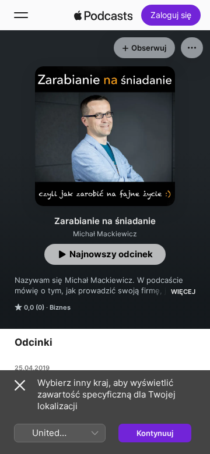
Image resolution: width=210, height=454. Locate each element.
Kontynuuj (154, 433)
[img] (103, 15)
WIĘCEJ (183, 292)
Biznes (60, 307)
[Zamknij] (20, 385)
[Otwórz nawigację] (21, 15)
